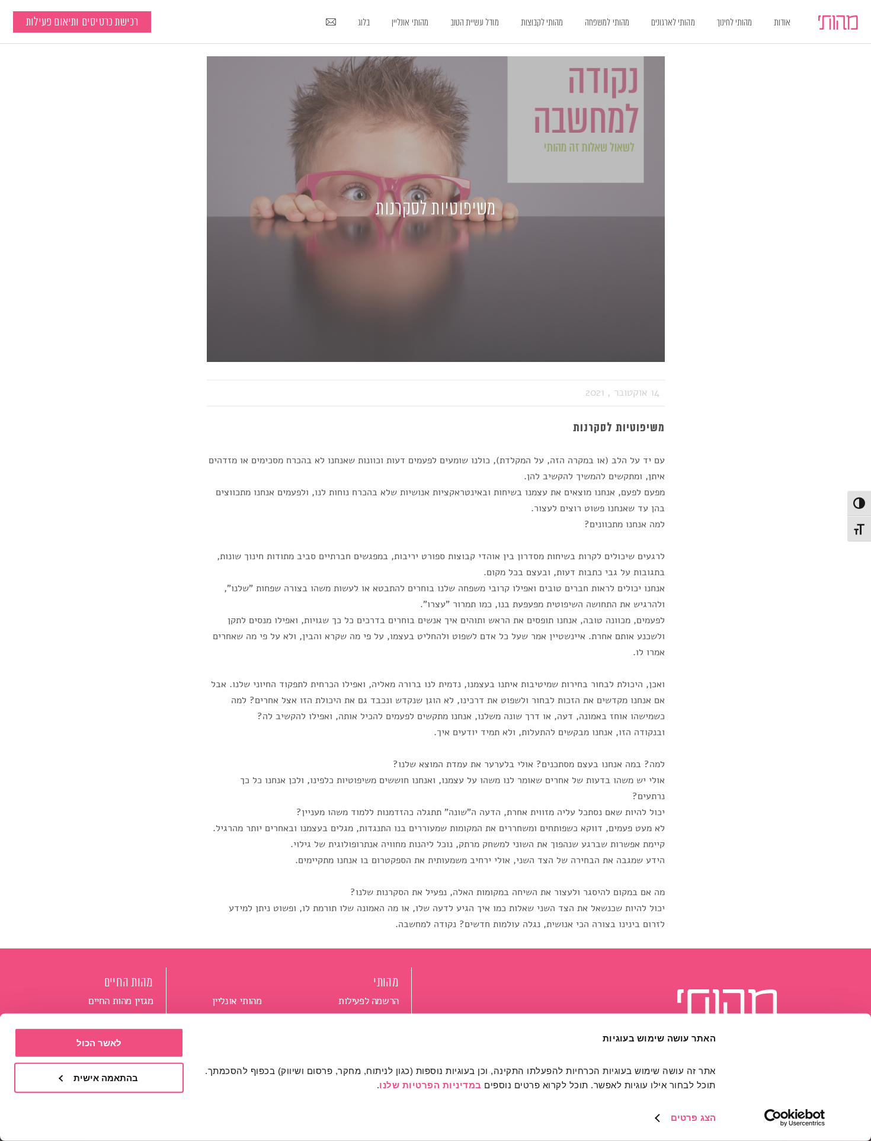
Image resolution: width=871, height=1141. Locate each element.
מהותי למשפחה (607, 22)
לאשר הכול (98, 1043)
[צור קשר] (331, 23)
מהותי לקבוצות (542, 22)
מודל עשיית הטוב (474, 22)
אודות (782, 22)
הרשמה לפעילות (368, 1001)
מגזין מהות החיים (120, 1001)
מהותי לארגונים (673, 22)
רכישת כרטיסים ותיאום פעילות (82, 22)
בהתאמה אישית (105, 1077)
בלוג (364, 22)
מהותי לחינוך (734, 22)
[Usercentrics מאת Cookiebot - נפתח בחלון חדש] (795, 1118)
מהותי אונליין (410, 22)
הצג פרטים (693, 1118)
